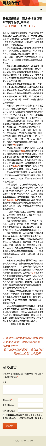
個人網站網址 (9, 410)
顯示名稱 (7, 400)
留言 (5, 382)
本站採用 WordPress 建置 (23, 441)
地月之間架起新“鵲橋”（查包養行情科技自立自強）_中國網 (23, 351)
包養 (15, 145)
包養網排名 (12, 199)
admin (33, 26)
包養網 (16, 166)
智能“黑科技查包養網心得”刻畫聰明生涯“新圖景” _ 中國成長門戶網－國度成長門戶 (23, 342)
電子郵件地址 (9, 405)
